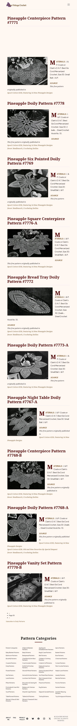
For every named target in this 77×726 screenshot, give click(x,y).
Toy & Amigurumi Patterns (63, 696)
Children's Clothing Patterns (44, 659)
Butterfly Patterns (11, 658)
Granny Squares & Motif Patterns (46, 671)
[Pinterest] (27, 718)
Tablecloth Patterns (28, 696)
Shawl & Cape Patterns (29, 692)
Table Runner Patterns (12, 696)
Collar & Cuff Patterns (45, 663)
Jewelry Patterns (60, 675)
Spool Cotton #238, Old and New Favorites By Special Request (32, 549)
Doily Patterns (10, 666)
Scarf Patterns (10, 692)
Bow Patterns (59, 655)
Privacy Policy (22, 718)
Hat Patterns (9, 675)
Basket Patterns (60, 652)
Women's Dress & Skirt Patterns (12, 700)
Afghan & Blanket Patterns (27, 648)
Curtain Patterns (60, 663)
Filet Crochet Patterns (62, 666)
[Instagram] (44, 718)
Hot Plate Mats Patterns (46, 675)
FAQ (14, 717)
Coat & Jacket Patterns (29, 663)
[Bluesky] (33, 718)
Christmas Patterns (61, 658)
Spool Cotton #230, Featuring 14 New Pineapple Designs (30, 93)
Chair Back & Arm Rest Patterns (29, 659)
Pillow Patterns (10, 683)
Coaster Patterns (11, 663)
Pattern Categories (11, 648)
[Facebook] (38, 718)
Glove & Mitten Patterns (29, 670)
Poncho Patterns (60, 683)
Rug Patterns (43, 687)
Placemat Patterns (44, 683)
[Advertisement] (38, 41)
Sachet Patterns (60, 687)
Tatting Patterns (44, 696)
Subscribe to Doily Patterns (15, 621)
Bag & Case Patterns (45, 652)
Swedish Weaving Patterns (60, 692)
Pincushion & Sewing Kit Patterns (29, 683)
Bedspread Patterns (28, 655)
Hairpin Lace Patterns (61, 670)
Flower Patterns (10, 670)
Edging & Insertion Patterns (44, 666)
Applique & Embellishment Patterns (46, 648)
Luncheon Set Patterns (29, 678)
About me (8, 718)
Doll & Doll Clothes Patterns (28, 666)
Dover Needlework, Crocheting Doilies (22, 148)
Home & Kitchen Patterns (30, 675)
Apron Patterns (59, 648)
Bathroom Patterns (11, 655)
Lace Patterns (10, 678)
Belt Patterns (43, 655)
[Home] (16, 4)
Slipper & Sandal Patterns (46, 692)
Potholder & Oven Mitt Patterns (12, 688)
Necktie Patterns (60, 678)
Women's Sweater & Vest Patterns (29, 700)
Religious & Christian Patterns (28, 688)
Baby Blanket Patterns (12, 652)
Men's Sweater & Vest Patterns (45, 678)
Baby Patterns (26, 652)
